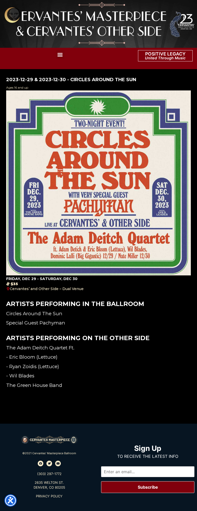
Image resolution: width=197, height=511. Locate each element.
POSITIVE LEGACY (165, 54)
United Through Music (165, 58)
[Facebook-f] (40, 463)
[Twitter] (49, 463)
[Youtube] (58, 463)
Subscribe (148, 487)
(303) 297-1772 (49, 474)
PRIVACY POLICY (49, 496)
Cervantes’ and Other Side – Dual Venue (47, 288)
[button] (60, 54)
